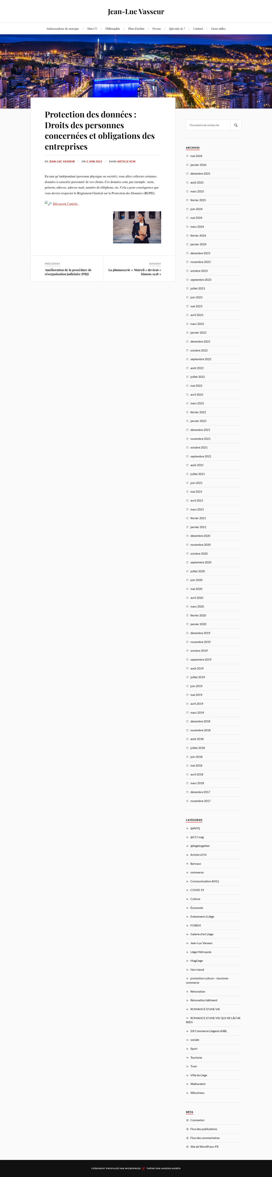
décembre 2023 (200, 253)
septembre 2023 (200, 279)
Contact (198, 28)
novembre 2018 (200, 730)
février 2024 (198, 235)
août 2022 (197, 368)
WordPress (133, 1168)
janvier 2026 (198, 164)
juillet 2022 (197, 376)
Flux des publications (203, 1129)
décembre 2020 (200, 535)
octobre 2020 (199, 553)
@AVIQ (195, 828)
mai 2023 (196, 306)
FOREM (195, 925)
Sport (193, 1048)
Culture (195, 899)
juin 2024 (196, 209)
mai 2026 (196, 156)
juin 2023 (196, 297)
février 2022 (198, 412)
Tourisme (196, 1057)
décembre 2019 (200, 633)
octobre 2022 (199, 350)
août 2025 (197, 182)
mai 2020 (196, 588)
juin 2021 (196, 482)
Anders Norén (171, 1168)
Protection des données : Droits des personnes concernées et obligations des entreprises (100, 130)
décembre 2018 (200, 721)
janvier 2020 (198, 624)
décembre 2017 (200, 792)
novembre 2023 (200, 261)
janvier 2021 (198, 527)
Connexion (197, 1120)
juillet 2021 (197, 474)
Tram (193, 1066)
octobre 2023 (199, 270)
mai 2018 (196, 765)
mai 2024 (196, 217)
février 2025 (198, 200)
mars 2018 (197, 783)
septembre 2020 (200, 562)
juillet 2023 (197, 288)
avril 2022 (196, 394)
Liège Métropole (200, 952)
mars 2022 (197, 403)
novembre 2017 (200, 801)
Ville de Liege (198, 1075)
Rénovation (197, 991)
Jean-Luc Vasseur (136, 11)
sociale (194, 1039)
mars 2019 (197, 712)
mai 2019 (196, 694)
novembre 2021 (200, 438)
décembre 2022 (200, 341)
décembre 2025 (200, 173)
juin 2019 (196, 686)
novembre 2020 (200, 544)
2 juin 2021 (94, 161)
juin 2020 (196, 580)
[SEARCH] (235, 125)
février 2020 (198, 615)
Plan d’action (136, 28)
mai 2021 (196, 491)
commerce (197, 872)
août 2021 (197, 465)
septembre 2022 (200, 359)
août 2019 (197, 668)
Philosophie (112, 28)
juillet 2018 (197, 747)
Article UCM (126, 161)
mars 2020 (197, 606)
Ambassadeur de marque (62, 28)
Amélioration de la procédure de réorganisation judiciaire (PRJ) (68, 272)
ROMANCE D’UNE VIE (205, 1009)
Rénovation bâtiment (203, 1000)
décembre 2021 (200, 429)
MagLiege (196, 960)
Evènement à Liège (202, 916)
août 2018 (197, 739)
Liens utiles (218, 28)
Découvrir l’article (66, 203)
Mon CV (92, 28)
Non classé (197, 969)
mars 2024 (197, 226)
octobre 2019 (199, 650)
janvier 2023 (198, 332)
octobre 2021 (199, 447)
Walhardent (198, 1084)
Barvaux (195, 863)
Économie (196, 907)
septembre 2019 (200, 659)
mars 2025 (197, 191)
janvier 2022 (198, 421)
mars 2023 (197, 323)
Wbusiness (197, 1092)
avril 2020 (196, 597)
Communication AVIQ (204, 881)
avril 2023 (196, 315)
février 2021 (198, 518)
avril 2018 (196, 774)
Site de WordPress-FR (204, 1146)
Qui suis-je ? (177, 28)
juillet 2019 (197, 677)
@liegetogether (200, 845)
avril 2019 (196, 703)
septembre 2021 (200, 456)
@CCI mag (197, 837)
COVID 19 (197, 890)
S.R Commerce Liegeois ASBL (208, 1031)
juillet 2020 (197, 571)
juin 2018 (196, 756)
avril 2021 (196, 500)
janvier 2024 (198, 244)
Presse (156, 28)
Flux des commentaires (205, 1138)
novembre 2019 (200, 642)
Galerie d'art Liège (201, 934)
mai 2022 (196, 385)
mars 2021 (197, 509)
